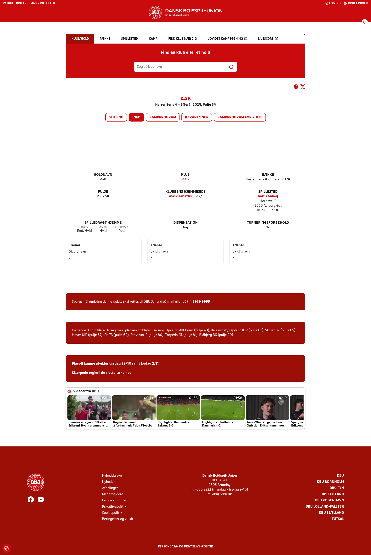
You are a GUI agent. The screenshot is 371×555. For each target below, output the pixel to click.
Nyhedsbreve (112, 475)
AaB (185, 179)
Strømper (121, 227)
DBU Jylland (333, 494)
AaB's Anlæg (268, 196)
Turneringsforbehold (268, 222)
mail (170, 301)
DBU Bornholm (330, 482)
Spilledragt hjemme (103, 222)
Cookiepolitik (112, 513)
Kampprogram (162, 117)
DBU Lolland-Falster (325, 506)
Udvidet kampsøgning (225, 39)
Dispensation (185, 222)
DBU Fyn (337, 488)
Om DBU (7, 3)
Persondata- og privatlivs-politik (185, 546)
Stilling (116, 117)
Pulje (103, 192)
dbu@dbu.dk (222, 494)
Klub (185, 174)
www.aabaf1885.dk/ (185, 196)
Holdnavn (103, 174)
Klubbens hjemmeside (185, 192)
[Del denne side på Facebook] (296, 87)
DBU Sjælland (331, 513)
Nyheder (108, 482)
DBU (340, 475)
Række (268, 174)
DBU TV (21, 3)
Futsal (338, 519)
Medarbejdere (112, 494)
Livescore (265, 39)
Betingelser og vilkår (117, 519)
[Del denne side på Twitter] (302, 87)
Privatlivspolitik (114, 506)
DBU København (329, 500)
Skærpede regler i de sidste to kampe (102, 373)
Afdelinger (110, 488)
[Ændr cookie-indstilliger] (6, 548)
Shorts (103, 227)
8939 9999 (201, 301)
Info (136, 117)
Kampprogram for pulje (239, 117)
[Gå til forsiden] (185, 12)
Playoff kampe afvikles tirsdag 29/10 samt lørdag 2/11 (115, 363)
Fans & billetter (42, 3)
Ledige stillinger (114, 500)
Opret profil (358, 3)
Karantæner (196, 117)
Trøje (84, 227)
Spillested (267, 192)
